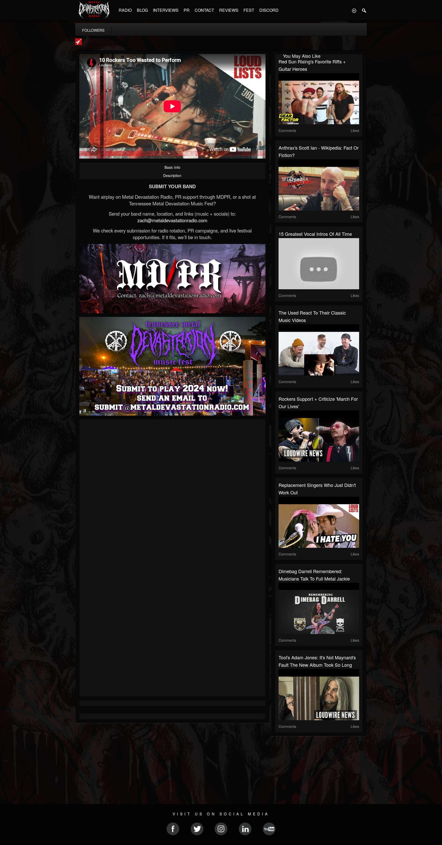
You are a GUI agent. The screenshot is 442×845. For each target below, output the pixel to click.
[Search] (364, 10)
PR (187, 10)
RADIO (125, 10)
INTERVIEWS (166, 10)
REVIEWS (228, 10)
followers (93, 30)
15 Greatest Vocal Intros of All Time (315, 233)
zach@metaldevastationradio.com (172, 220)
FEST (249, 10)
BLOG (142, 10)
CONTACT (204, 10)
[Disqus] (172, 491)
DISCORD (269, 10)
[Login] (354, 10)
